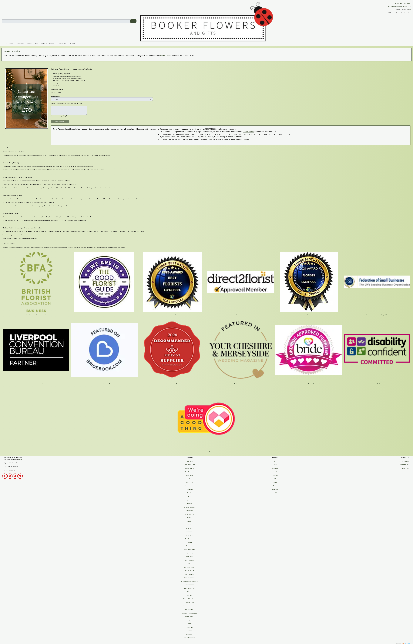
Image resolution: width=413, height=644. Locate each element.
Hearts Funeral (189, 482)
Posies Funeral (189, 475)
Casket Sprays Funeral (189, 464)
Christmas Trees (189, 609)
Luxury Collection (189, 560)
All (189, 620)
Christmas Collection (189, 507)
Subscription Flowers (189, 549)
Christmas (189, 623)
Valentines (189, 525)
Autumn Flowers (189, 616)
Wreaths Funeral (189, 486)
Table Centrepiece (189, 585)
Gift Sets (189, 595)
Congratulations (189, 500)
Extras (189, 563)
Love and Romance (189, 514)
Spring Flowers (189, 528)
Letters (189, 496)
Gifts (275, 479)
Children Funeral (189, 468)
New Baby (189, 517)
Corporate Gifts (189, 553)
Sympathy (189, 521)
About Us (275, 493)
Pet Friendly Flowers (189, 567)
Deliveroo (189, 592)
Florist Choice (165, 56)
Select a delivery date (56, 96)
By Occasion (189, 634)
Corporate (275, 482)
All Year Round (189, 535)
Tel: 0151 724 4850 (402, 3)
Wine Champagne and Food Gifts (189, 581)
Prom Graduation (189, 539)
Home (275, 461)
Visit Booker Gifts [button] (405, 13)
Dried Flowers (189, 556)
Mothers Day (189, 546)
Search (133, 21)
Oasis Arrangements (189, 578)
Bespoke (189, 493)
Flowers (275, 464)
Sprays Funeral (189, 489)
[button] (12, 44)
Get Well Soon (189, 510)
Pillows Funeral (189, 479)
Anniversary (189, 532)
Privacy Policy (405, 468)
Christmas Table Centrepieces (189, 613)
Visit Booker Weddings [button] (393, 13)
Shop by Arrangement (189, 638)
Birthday (189, 503)
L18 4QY (410, 9)
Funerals (189, 631)
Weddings (275, 475)
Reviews (275, 486)
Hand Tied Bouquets (189, 570)
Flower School (275, 489)
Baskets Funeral (189, 472)
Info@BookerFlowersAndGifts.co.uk (399, 6)
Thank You (189, 542)
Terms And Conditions (403, 461)
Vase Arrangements (189, 574)
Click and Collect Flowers (189, 599)
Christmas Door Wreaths (189, 606)
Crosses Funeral (189, 461)
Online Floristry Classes (189, 588)
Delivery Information (404, 464)
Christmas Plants (189, 602)
